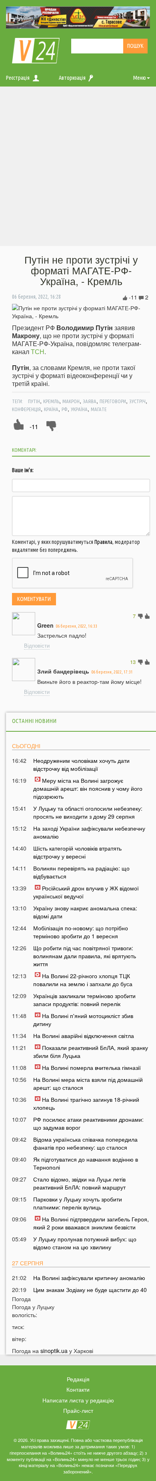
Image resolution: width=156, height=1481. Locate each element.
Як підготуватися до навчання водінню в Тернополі (85, 1163)
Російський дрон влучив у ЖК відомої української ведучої (86, 892)
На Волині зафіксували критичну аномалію (89, 1278)
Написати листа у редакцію (78, 1400)
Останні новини (34, 720)
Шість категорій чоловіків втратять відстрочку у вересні (77, 852)
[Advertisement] (78, 168)
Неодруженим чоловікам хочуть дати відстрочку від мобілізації (81, 764)
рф (65, 409)
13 (133, 661)
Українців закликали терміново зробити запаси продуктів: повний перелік (84, 1000)
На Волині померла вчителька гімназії (91, 1067)
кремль (51, 401)
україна (79, 409)
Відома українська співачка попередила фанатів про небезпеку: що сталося (85, 1143)
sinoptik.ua (54, 1351)
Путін (34, 401)
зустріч (137, 401)
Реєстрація (18, 78)
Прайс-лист (78, 1410)
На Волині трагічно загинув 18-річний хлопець (86, 1103)
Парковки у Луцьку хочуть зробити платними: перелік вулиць (77, 1203)
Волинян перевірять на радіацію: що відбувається (81, 872)
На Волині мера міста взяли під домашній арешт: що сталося (88, 1083)
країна (51, 409)
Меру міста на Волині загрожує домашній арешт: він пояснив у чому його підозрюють (87, 788)
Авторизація (72, 78)
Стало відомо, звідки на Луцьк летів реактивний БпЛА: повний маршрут (79, 1183)
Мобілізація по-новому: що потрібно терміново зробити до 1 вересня (80, 932)
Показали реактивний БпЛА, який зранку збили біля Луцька (90, 1052)
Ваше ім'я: (23, 470)
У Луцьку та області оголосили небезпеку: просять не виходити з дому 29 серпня (87, 812)
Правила (103, 542)
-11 (34, 426)
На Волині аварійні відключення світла (83, 1036)
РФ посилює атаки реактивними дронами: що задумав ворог (88, 1123)
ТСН (37, 351)
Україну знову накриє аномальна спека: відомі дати (85, 912)
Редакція (78, 1379)
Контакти (78, 1389)
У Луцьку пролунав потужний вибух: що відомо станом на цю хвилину (84, 1243)
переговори (113, 401)
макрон (71, 401)
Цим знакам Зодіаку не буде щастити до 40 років (90, 1294)
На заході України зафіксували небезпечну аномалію (89, 832)
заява (89, 401)
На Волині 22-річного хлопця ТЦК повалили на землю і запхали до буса (82, 980)
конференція (26, 409)
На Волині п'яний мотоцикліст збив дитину (83, 1020)
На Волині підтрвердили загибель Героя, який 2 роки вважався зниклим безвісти (91, 1223)
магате (99, 409)
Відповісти (37, 645)
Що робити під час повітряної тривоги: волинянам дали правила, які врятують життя (84, 956)
